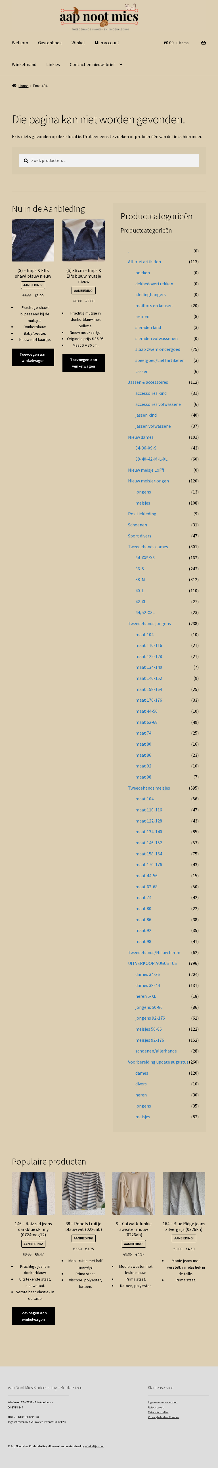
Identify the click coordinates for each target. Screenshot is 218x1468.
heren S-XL (145, 996)
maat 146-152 (148, 678)
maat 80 (143, 744)
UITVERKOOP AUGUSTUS (152, 963)
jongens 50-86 (149, 1007)
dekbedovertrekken (154, 283)
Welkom (20, 42)
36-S (139, 568)
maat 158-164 (148, 689)
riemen (142, 316)
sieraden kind (148, 327)
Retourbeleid (156, 1407)
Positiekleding (142, 513)
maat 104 (144, 634)
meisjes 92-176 (149, 1040)
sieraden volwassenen (156, 338)
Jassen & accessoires (148, 382)
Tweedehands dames (148, 546)
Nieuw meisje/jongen (148, 481)
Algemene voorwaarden (162, 1402)
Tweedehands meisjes (149, 788)
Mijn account (107, 42)
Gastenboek (50, 42)
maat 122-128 (148, 656)
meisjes (142, 503)
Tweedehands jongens (149, 623)
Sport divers (139, 536)
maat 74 (143, 733)
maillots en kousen (154, 305)
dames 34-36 (147, 974)
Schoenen (137, 525)
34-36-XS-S (145, 448)
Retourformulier (158, 1412)
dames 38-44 (147, 985)
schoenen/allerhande (156, 1051)
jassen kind (146, 415)
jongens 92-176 (150, 1018)
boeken (142, 272)
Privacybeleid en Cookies (163, 1417)
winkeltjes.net (94, 1446)
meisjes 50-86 (148, 1029)
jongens (143, 492)
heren (141, 1095)
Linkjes (53, 64)
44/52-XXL (145, 612)
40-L (139, 590)
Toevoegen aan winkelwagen (33, 357)
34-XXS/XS (145, 557)
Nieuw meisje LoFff (146, 470)
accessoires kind (151, 393)
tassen (141, 371)
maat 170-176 (148, 700)
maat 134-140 (148, 667)
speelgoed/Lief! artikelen (160, 360)
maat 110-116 (148, 645)
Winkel (78, 42)
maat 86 (143, 755)
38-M (140, 579)
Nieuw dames (141, 437)
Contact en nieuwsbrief (92, 64)
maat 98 (143, 777)
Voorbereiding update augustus (158, 1062)
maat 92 (143, 766)
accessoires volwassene (158, 404)
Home (23, 85)
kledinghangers (150, 294)
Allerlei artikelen (144, 261)
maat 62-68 (146, 722)
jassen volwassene (153, 426)
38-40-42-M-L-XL (151, 459)
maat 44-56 (146, 711)
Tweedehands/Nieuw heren (154, 952)
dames (141, 1073)
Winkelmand (24, 64)
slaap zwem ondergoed (157, 349)
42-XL (140, 601)
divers (141, 1084)
